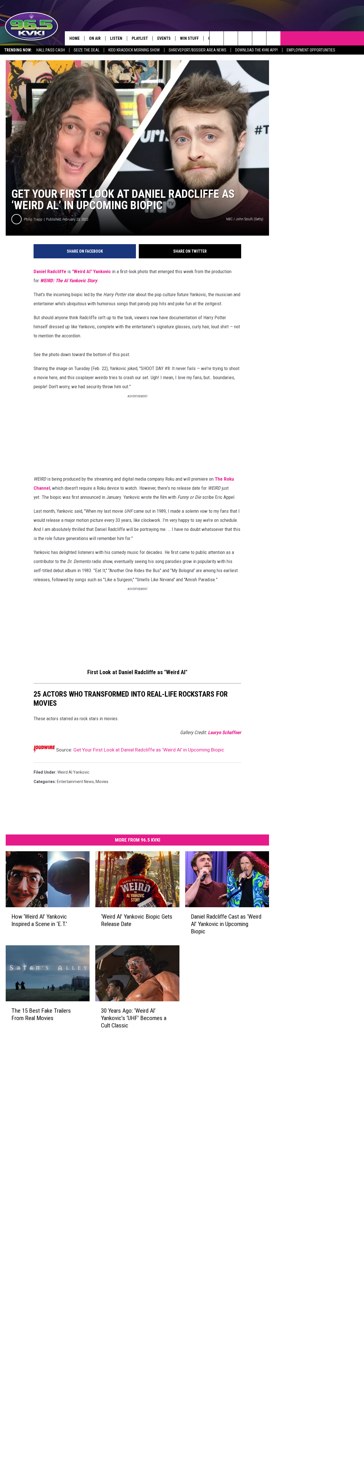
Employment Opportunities (311, 50)
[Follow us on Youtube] (259, 38)
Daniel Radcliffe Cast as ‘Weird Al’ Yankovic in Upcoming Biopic (226, 924)
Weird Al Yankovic (73, 772)
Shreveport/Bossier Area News (197, 50)
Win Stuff (189, 38)
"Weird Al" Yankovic (91, 271)
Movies (102, 781)
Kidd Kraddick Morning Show (134, 50)
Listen (116, 38)
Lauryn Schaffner (224, 732)
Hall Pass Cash (50, 50)
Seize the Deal (87, 50)
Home (74, 38)
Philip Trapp (33, 219)
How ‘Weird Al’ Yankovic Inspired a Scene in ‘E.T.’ (39, 920)
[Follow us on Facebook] (245, 38)
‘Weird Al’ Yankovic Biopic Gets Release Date (136, 920)
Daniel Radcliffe (50, 271)
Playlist (140, 38)
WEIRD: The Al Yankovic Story (68, 280)
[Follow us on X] (273, 38)
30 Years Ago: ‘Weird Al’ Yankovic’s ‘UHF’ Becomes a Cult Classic (133, 1018)
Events (164, 38)
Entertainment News (75, 781)
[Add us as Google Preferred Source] (231, 38)
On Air (95, 38)
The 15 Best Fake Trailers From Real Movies (41, 1014)
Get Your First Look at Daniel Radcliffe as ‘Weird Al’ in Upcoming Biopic (148, 750)
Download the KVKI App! (256, 50)
